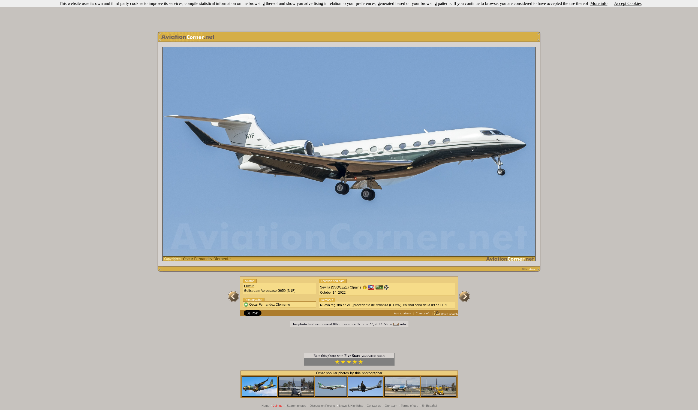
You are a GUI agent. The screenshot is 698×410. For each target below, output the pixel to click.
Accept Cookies (628, 3)
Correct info (423, 313)
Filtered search (448, 313)
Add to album (402, 313)
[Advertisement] (349, 14)
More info (598, 3)
